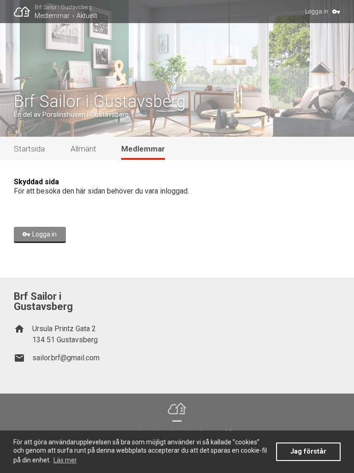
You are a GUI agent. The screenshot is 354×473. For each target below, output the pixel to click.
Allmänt (83, 148)
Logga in (316, 11)
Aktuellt (87, 15)
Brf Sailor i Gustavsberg (63, 7)
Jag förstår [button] (308, 451)
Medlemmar (52, 15)
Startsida (29, 148)
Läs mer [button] (65, 460)
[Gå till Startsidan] (24, 11)
